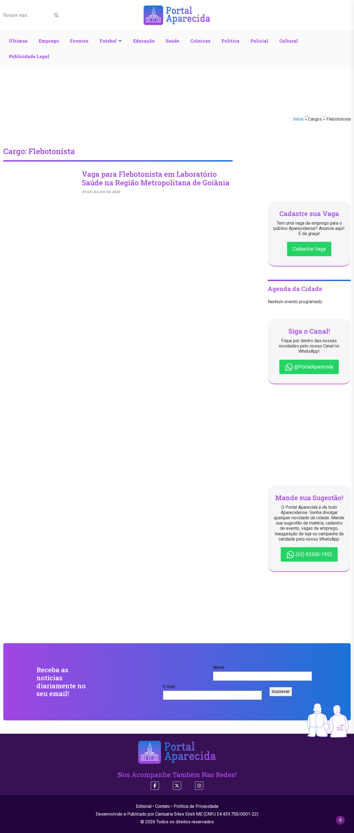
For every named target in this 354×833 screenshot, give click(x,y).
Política (231, 41)
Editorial (144, 806)
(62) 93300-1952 (313, 554)
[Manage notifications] (340, 820)
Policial (259, 41)
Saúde (172, 41)
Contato (162, 806)
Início (298, 119)
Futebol (108, 41)
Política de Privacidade (196, 806)
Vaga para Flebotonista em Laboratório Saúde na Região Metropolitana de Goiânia (156, 178)
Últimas (18, 41)
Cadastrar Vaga (309, 249)
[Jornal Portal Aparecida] (176, 14)
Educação (144, 41)
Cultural (288, 41)
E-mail (169, 686)
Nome (219, 667)
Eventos (79, 41)
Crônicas (200, 41)
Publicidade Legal (29, 56)
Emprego (49, 41)
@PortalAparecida (313, 367)
